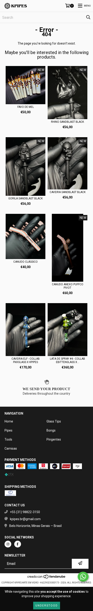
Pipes (8, 430)
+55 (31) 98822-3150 (25, 512)
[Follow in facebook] (17, 544)
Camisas (11, 448)
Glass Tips (53, 421)
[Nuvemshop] (46, 578)
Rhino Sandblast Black (67, 121)
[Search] (88, 17)
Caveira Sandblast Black (68, 192)
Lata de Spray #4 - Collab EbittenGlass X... (67, 360)
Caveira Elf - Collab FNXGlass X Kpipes (26, 360)
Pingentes (53, 439)
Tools (8, 439)
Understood (46, 605)
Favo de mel (25, 107)
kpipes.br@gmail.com (25, 519)
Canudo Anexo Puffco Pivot (67, 286)
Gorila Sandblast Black (25, 198)
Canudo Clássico (25, 261)
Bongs (51, 430)
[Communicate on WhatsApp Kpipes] (83, 577)
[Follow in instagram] (8, 544)
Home (9, 421)
